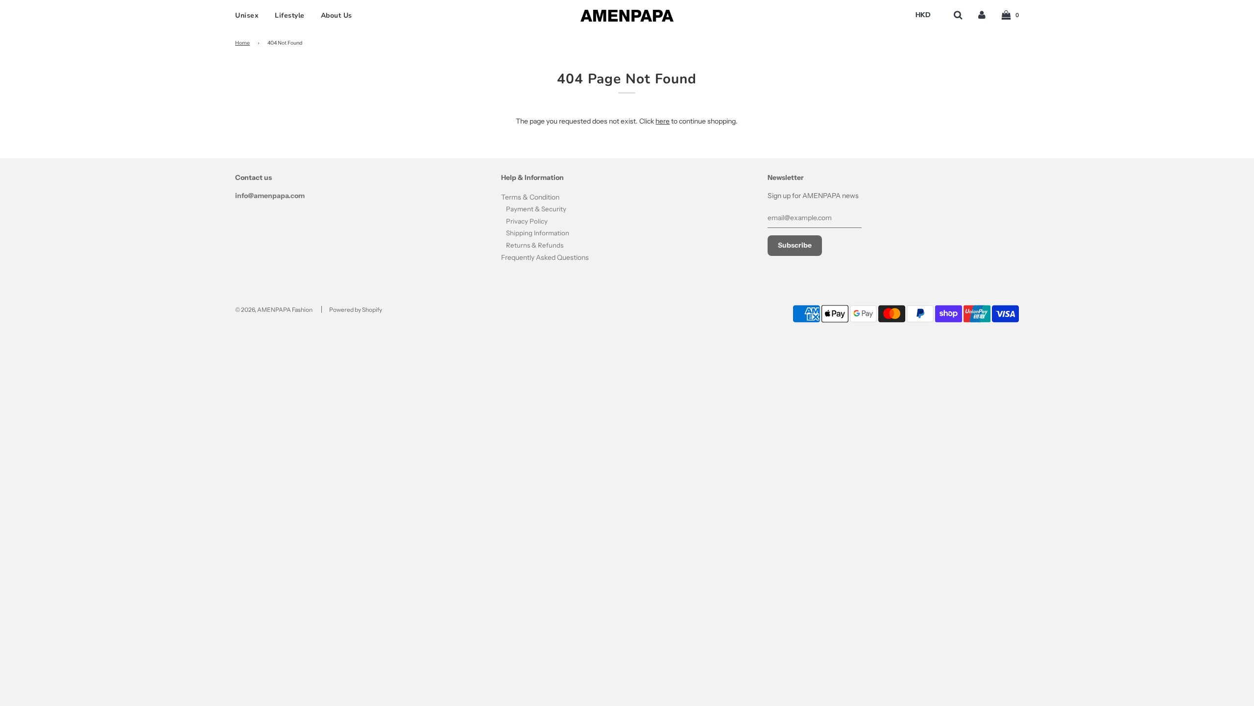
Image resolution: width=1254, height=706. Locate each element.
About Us (336, 15)
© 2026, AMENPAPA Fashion (274, 309)
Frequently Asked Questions (545, 257)
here (662, 121)
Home (242, 43)
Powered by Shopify (355, 309)
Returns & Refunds (534, 245)
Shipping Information (537, 233)
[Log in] (982, 15)
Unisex (247, 15)
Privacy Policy (527, 221)
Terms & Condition (530, 197)
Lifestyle (290, 15)
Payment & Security (536, 209)
